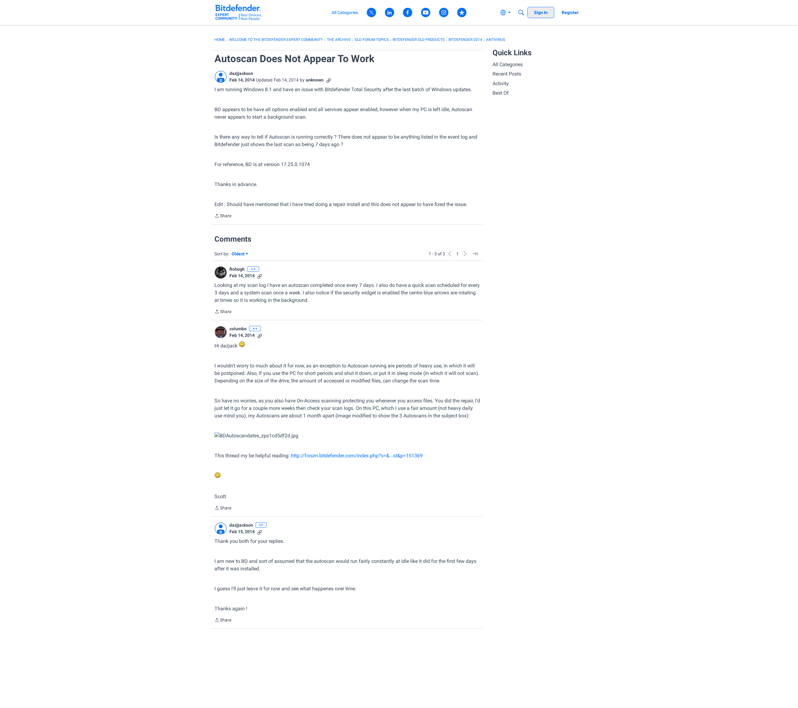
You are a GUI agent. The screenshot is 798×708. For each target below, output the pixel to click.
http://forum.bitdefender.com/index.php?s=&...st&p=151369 (357, 456)
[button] (220, 77)
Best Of (501, 93)
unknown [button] (315, 79)
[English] (238, 12)
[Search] (521, 12)
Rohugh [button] (237, 269)
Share (222, 216)
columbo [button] (238, 328)
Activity (501, 83)
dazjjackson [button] (241, 73)
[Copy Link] (328, 80)
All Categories (508, 64)
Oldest (238, 254)
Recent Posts (507, 74)
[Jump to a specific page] (475, 254)
